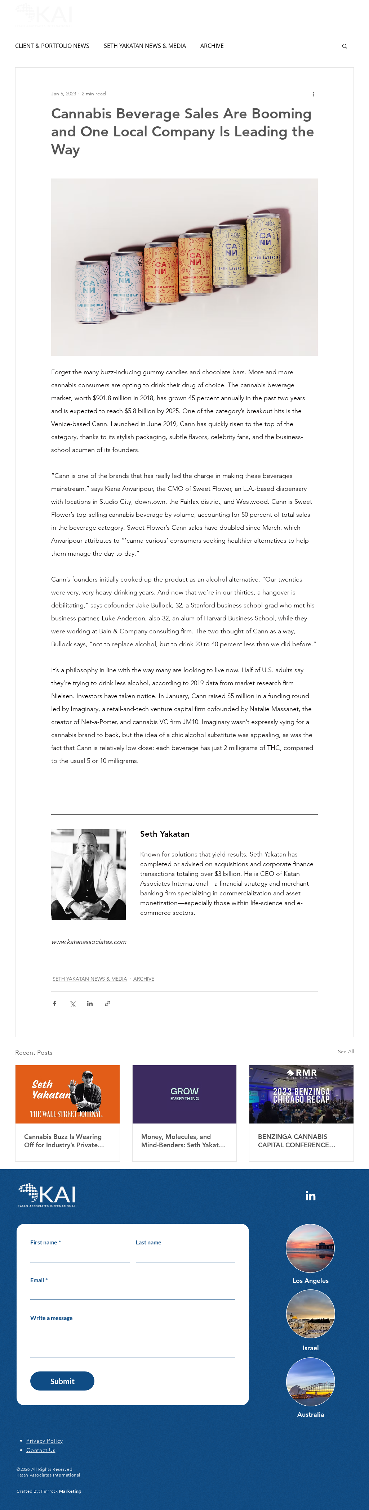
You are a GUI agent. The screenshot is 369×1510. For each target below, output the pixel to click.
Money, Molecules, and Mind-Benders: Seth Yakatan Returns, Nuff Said (183, 1140)
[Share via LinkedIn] (89, 1003)
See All (346, 1051)
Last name (148, 1242)
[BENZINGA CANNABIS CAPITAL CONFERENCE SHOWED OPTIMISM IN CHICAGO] (301, 1094)
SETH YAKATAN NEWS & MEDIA (145, 46)
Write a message (51, 1317)
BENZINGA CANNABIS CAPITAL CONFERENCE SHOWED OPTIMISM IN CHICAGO (294, 1140)
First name (45, 1242)
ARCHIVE (212, 46)
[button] (350, 15)
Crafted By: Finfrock (49, 1491)
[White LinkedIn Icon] (310, 1195)
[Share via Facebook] (54, 1003)
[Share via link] (107, 1003)
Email (39, 1279)
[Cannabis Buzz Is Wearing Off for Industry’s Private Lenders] (67, 1094)
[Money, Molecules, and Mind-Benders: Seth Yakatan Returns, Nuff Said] (185, 1094)
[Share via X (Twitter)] (72, 1003)
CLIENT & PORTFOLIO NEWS (52, 46)
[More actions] (313, 93)
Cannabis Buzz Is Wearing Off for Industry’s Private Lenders (63, 1140)
